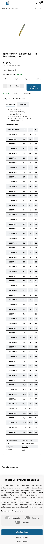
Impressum (20, 511)
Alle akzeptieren (22, 532)
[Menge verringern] (5, 86)
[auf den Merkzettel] (9, 98)
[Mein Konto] (35, 3)
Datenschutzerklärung (8, 511)
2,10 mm (39, 79)
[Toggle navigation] (3, 3)
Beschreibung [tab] (10, 104)
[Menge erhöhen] (22, 86)
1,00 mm (9, 79)
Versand (17, 65)
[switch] (7, 517)
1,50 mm (19, 79)
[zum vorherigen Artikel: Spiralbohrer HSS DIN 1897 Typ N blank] (36, 8)
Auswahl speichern (22, 538)
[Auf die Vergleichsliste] (5, 98)
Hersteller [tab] (23, 104)
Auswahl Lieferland (9, 70)
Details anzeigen (22, 541)
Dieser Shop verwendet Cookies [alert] (22, 479)
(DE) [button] (29, 93)
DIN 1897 (25, 447)
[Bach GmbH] (7, 3)
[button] (40, 3)
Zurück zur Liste (6, 8)
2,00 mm (29, 79)
